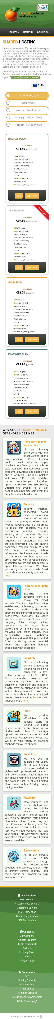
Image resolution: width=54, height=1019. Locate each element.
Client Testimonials (27, 944)
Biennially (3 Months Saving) (28, 117)
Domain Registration (27, 916)
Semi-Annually (29, 102)
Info (19, 196)
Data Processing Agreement (27, 997)
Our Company (27, 935)
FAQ (27, 976)
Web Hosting (27, 899)
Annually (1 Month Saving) (28, 110)
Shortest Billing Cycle (28, 95)
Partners (27, 948)
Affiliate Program (27, 940)
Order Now (32, 196)
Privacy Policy (27, 960)
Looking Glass (27, 952)
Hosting (15, 32)
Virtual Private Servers (27, 903)
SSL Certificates (27, 920)
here (7, 575)
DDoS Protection (27, 912)
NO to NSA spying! (27, 1001)
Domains (29, 32)
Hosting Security (27, 980)
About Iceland (27, 984)
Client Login (44, 32)
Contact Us (27, 956)
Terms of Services (27, 992)
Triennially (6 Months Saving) (29, 124)
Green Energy (27, 988)
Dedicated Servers (27, 907)
